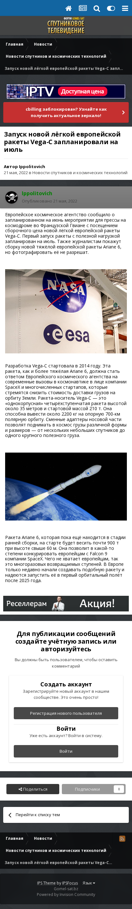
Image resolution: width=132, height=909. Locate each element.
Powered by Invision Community (66, 894)
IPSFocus (70, 883)
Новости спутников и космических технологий (80, 172)
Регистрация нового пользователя (66, 713)
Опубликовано (49, 201)
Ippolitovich (32, 166)
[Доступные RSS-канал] (122, 838)
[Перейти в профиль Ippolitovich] (11, 197)
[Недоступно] (66, 486)
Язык (88, 883)
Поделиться (34, 789)
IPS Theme (46, 883)
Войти (66, 751)
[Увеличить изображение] (66, 311)
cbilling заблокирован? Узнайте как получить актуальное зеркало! (66, 112)
